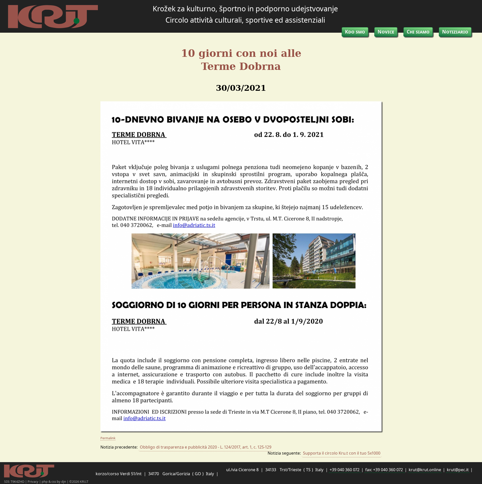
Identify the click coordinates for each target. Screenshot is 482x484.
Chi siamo (418, 31)
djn (64, 481)
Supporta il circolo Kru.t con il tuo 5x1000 (341, 453)
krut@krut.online (425, 469)
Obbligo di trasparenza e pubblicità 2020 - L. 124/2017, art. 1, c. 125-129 (205, 447)
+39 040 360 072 (345, 469)
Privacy (33, 481)
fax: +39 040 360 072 (384, 469)
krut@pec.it (458, 469)
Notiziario (455, 31)
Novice (386, 31)
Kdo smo (355, 31)
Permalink (107, 438)
